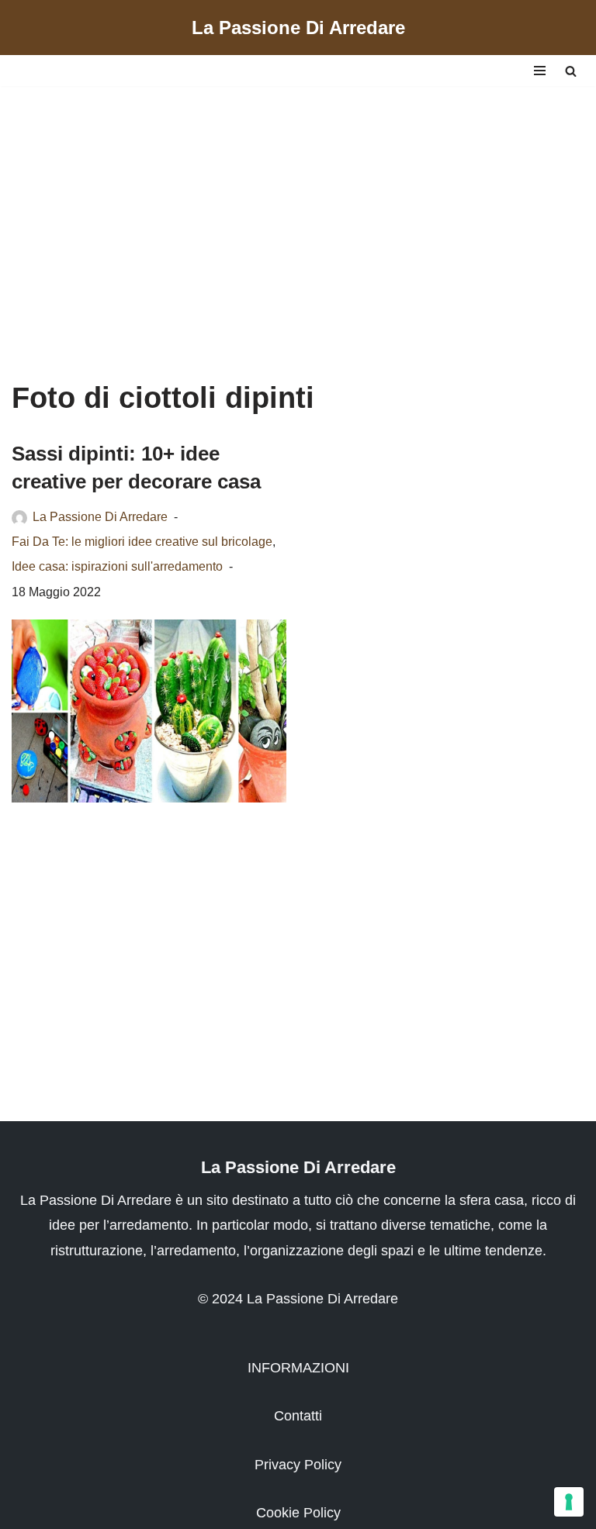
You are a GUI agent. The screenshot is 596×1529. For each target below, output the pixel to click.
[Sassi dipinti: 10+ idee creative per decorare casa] (149, 711)
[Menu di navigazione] (539, 70)
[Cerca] (571, 71)
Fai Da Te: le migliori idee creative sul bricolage (142, 541)
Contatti (298, 1416)
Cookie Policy (298, 1512)
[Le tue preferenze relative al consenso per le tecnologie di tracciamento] (569, 1502)
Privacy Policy (298, 1464)
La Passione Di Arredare (100, 516)
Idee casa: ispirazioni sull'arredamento (117, 566)
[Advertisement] (298, 217)
